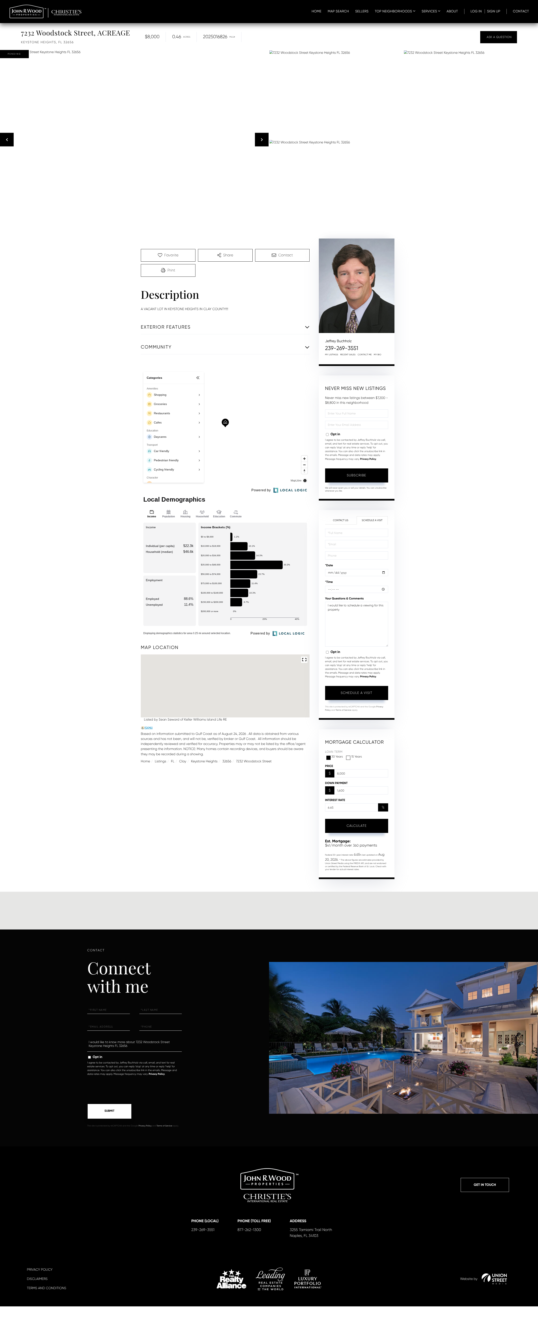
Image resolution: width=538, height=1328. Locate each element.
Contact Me (365, 355)
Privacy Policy (368, 459)
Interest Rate (335, 800)
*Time (329, 582)
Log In (476, 11)
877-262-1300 (249, 1230)
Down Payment (336, 783)
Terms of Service (343, 710)
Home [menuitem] (317, 11)
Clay (182, 761)
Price (329, 766)
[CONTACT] (498, 37)
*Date (329, 565)
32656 (226, 761)
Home (145, 761)
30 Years (337, 756)
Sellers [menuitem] (361, 11)
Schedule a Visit (372, 520)
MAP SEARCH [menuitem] (338, 11)
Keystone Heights (204, 761)
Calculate (357, 826)
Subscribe (356, 475)
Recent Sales (348, 355)
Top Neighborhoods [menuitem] (393, 11)
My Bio (377, 355)
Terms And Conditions (46, 1288)
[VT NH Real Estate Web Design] (494, 1278)
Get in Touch (485, 1185)
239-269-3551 (341, 348)
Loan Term (334, 752)
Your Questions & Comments (344, 598)
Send (109, 1111)
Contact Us (340, 520)
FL (172, 761)
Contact (521, 11)
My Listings (331, 355)
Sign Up (493, 11)
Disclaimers (37, 1279)
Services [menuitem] (429, 11)
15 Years (356, 756)
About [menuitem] (452, 11)
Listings (160, 761)
